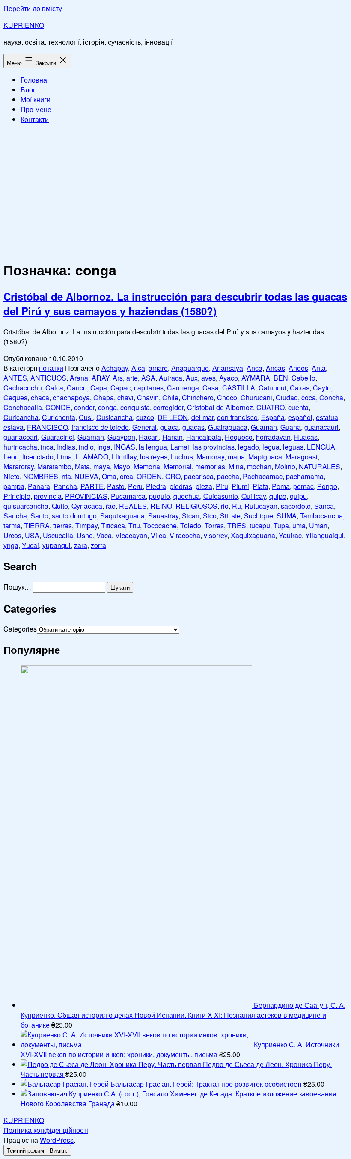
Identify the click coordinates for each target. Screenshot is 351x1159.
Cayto (322, 388)
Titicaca (113, 525)
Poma (281, 486)
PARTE (92, 486)
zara (80, 545)
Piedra (156, 486)
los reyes (153, 457)
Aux (192, 378)
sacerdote (296, 506)
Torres (214, 525)
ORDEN (149, 476)
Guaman (264, 427)
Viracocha (185, 535)
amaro (158, 368)
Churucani (256, 397)
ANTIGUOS (48, 378)
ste (236, 516)
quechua (186, 496)
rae (111, 506)
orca (126, 476)
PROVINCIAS (86, 496)
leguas (293, 447)
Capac (120, 388)
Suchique (258, 516)
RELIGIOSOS (196, 506)
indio (86, 447)
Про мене (36, 109)
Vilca (158, 535)
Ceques (15, 397)
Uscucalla (58, 535)
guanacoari (20, 437)
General (144, 427)
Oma (109, 476)
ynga (10, 545)
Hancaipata (203, 437)
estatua (327, 417)
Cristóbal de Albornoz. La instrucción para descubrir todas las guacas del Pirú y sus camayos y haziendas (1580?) (175, 303)
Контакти (35, 119)
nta (66, 476)
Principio (16, 496)
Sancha (15, 516)
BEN (281, 378)
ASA (148, 378)
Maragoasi (302, 457)
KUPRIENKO (23, 25)
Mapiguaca (265, 457)
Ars (118, 378)
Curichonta (58, 417)
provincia (48, 496)
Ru (236, 506)
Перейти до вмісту (32, 8)
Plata (260, 486)
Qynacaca (86, 506)
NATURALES (319, 466)
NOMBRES (40, 476)
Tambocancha (321, 516)
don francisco (237, 417)
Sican (190, 516)
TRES (236, 525)
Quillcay (253, 496)
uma (299, 525)
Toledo (190, 525)
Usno (85, 535)
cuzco (145, 417)
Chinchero (198, 397)
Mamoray (210, 457)
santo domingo (74, 516)
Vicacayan (131, 535)
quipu (298, 496)
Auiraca (170, 378)
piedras (181, 486)
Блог (28, 90)
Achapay (114, 368)
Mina (236, 466)
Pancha (65, 486)
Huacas (306, 437)
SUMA (287, 516)
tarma (12, 525)
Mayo (121, 466)
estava (13, 427)
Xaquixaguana (253, 535)
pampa (13, 486)
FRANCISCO (47, 427)
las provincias (214, 447)
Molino (285, 466)
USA (32, 535)
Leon (11, 457)
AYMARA (255, 378)
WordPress (57, 1140)
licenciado (38, 457)
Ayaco (228, 378)
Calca (54, 388)
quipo (277, 496)
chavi (125, 397)
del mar (202, 417)
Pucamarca (128, 496)
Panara (39, 486)
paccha (228, 476)
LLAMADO (91, 457)
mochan (259, 466)
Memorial (178, 466)
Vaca (104, 535)
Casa (210, 388)
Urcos (12, 535)
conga (107, 407)
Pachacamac (263, 476)
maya (101, 466)
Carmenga (183, 388)
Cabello (303, 378)
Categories (20, 629)
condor (84, 407)
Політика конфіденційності (45, 1130)
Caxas (299, 388)
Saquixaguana (122, 516)
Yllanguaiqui (324, 535)
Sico (210, 516)
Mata (82, 466)
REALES (133, 506)
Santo (39, 516)
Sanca (324, 506)
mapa (236, 457)
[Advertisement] (175, 191)
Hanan (172, 437)
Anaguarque (190, 368)
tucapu (260, 525)
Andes (298, 368)
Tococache (160, 525)
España (273, 417)
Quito (60, 506)
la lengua (153, 447)
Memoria (147, 466)
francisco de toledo (100, 427)
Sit (224, 516)
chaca (40, 397)
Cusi (86, 417)
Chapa (103, 397)
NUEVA (86, 476)
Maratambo (54, 466)
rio (225, 506)
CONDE (58, 407)
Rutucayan (260, 506)
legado (248, 447)
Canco (77, 388)
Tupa (281, 525)
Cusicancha (114, 417)
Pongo (327, 486)
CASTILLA (238, 388)
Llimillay (124, 457)
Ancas (275, 368)
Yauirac (290, 535)
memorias (210, 466)
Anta (319, 368)
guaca (169, 427)
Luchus (182, 457)
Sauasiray (163, 516)
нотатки (51, 368)
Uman (318, 525)
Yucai (30, 545)
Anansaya (227, 368)
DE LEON (173, 417)
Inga (103, 447)
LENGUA (321, 447)
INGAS (124, 447)
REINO (161, 506)
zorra (98, 545)
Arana (79, 378)
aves (208, 378)
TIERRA (37, 525)
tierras (62, 525)
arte (132, 378)
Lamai (179, 447)
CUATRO (270, 407)
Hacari (149, 437)
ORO (173, 476)
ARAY (100, 378)
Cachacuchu (22, 388)
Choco (227, 397)
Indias (66, 447)
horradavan (273, 437)
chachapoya (71, 397)
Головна (34, 80)
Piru (222, 486)
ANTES (15, 378)
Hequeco (239, 437)
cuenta (298, 407)
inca (47, 447)
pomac (303, 486)
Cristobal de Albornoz (220, 407)
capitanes (149, 388)
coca (308, 397)
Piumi (240, 486)
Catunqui (272, 388)
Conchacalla (22, 407)
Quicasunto (220, 496)
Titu (134, 525)
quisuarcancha (25, 506)
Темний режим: (27, 1150)
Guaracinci (57, 437)
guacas (193, 427)
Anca (254, 368)
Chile (170, 397)
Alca (138, 368)
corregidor (168, 407)
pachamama (305, 476)
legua (271, 447)
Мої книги (36, 99)
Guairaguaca (227, 427)
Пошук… (17, 587)
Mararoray (18, 466)
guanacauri (321, 427)
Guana (290, 427)
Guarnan (90, 437)
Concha (331, 397)
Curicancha (21, 417)
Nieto (11, 476)
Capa (98, 388)
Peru (135, 486)
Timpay (86, 525)
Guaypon (121, 437)
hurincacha (20, 447)
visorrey (215, 535)
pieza (204, 486)
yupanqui (56, 545)
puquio (159, 496)
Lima (64, 457)
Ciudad (287, 397)
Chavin (148, 397)
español (300, 417)
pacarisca (199, 476)
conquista (135, 407)
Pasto (116, 486)
